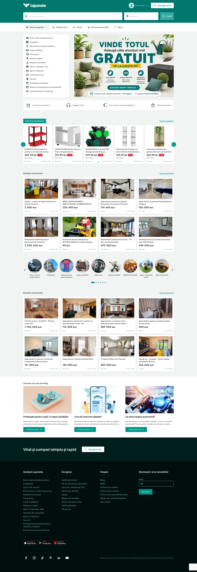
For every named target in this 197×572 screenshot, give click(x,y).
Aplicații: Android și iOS (73, 487)
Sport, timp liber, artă (33, 509)
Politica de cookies (109, 491)
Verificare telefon (70, 491)
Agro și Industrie (31, 516)
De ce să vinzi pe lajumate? (75, 483)
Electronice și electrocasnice (37, 491)
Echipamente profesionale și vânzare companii (37, 525)
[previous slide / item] (76, 65)
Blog (102, 480)
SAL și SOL (105, 502)
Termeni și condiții (109, 487)
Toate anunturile (166, 173)
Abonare (146, 492)
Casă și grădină (30, 502)
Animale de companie (33, 513)
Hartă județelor (69, 505)
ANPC (103, 483)
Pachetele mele (69, 480)
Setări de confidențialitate (113, 498)
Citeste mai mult (32, 429)
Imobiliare (28, 483)
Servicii (26, 520)
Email (141, 479)
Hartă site (66, 509)
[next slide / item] (171, 65)
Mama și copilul (30, 505)
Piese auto (28, 498)
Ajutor (64, 494)
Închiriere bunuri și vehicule (36, 530)
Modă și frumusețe (32, 494)
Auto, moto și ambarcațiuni (36, 480)
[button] (160, 93)
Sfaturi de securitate (72, 502)
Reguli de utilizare (70, 498)
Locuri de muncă (31, 487)
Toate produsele (166, 121)
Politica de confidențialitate (114, 494)
